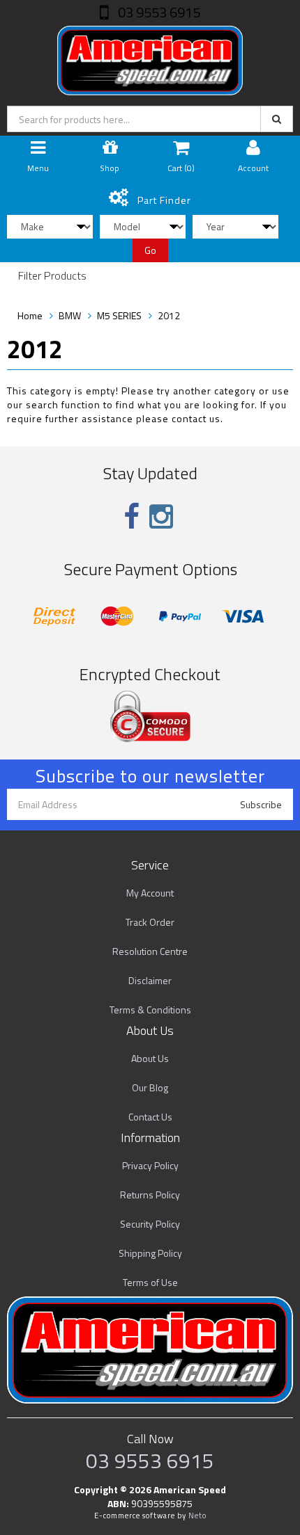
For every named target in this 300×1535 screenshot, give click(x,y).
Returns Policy (150, 1194)
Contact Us (150, 1116)
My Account (150, 892)
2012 (169, 315)
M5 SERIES (119, 315)
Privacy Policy (150, 1165)
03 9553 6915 (157, 12)
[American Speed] (150, 57)
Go (150, 250)
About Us (150, 1058)
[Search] (276, 119)
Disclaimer (150, 980)
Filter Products (52, 276)
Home (30, 315)
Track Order (150, 922)
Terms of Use (150, 1282)
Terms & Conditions (150, 1009)
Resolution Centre (150, 951)
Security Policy (150, 1223)
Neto (197, 1515)
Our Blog (150, 1087)
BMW (70, 315)
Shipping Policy (150, 1253)
